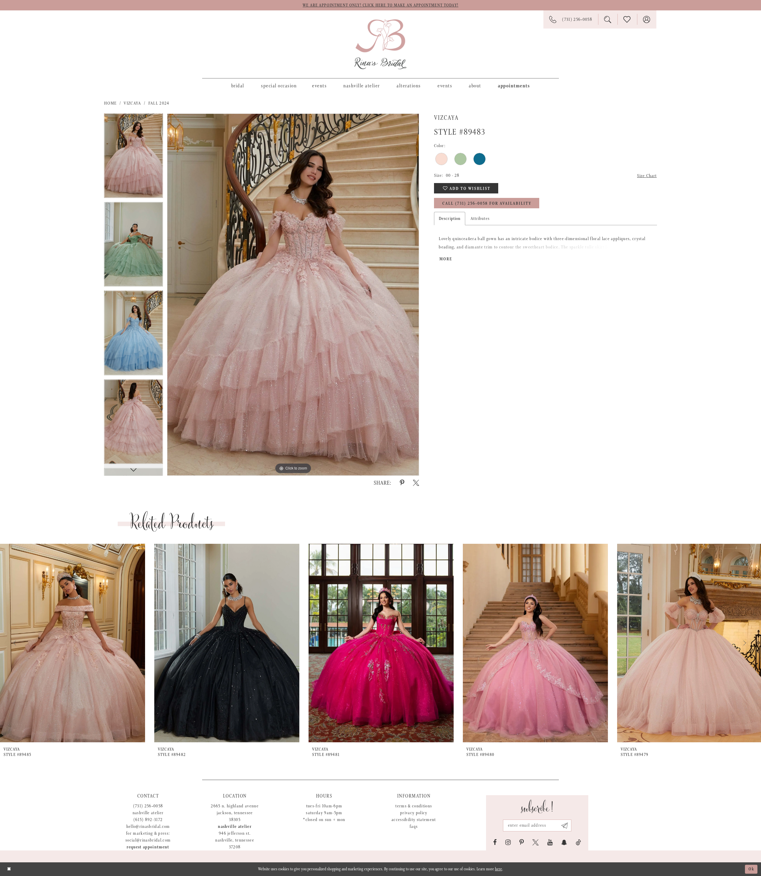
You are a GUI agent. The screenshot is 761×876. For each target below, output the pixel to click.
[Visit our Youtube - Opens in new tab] (550, 842)
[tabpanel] (133, 158)
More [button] (445, 259)
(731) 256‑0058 (148, 806)
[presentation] (72, 643)
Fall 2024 (158, 103)
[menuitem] (238, 85)
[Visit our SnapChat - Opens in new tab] (564, 842)
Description (449, 218)
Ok (751, 869)
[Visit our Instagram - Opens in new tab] (508, 842)
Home (110, 103)
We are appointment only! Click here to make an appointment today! (380, 5)
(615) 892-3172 (148, 820)
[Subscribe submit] (564, 825)
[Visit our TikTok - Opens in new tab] (578, 842)
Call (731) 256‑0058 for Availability (487, 203)
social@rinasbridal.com (148, 840)
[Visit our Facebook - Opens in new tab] (495, 842)
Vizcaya (132, 103)
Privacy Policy (413, 813)
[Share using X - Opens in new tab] (416, 482)
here (498, 869)
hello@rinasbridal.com (148, 826)
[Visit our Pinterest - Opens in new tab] (521, 842)
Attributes (480, 218)
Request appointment (148, 847)
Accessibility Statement (413, 820)
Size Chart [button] (647, 176)
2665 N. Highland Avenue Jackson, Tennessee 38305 (235, 813)
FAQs (414, 826)
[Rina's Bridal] (380, 44)
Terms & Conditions (413, 806)
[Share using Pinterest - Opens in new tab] (402, 482)
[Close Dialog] (9, 869)
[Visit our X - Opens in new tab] (535, 842)
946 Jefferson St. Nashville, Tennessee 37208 (234, 840)
